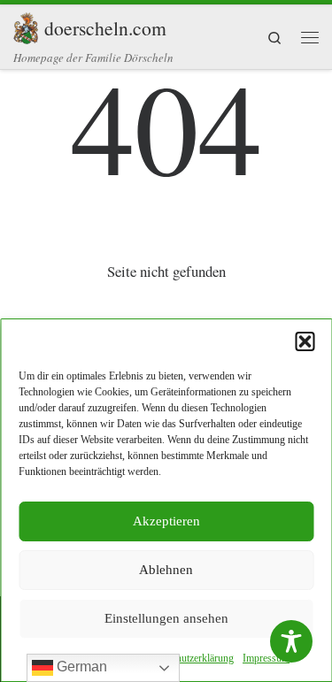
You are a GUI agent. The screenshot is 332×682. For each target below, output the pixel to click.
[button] (304, 341)
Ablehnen (166, 570)
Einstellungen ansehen (166, 618)
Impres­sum (266, 658)
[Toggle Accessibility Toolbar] (291, 641)
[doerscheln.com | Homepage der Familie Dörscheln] (25, 25)
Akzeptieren (166, 521)
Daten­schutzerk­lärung (188, 658)
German (80, 666)
